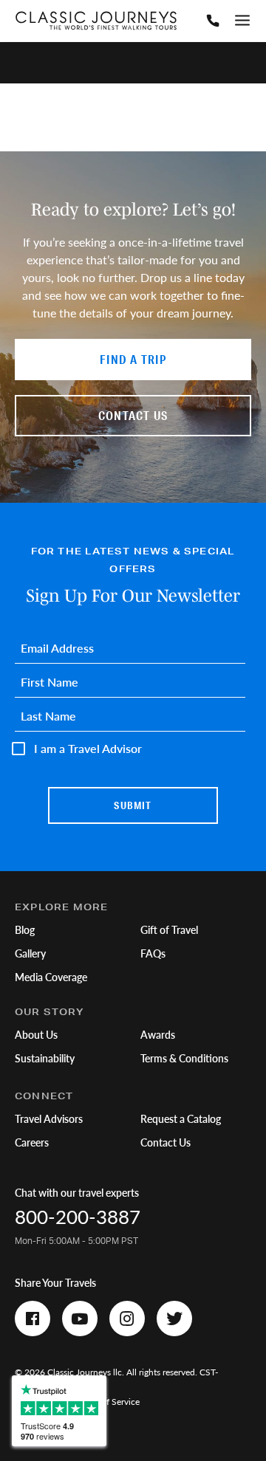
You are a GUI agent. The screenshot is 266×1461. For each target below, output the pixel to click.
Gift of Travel (169, 929)
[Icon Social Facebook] (32, 1318)
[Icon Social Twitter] (174, 1318)
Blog (25, 929)
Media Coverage (51, 976)
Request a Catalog (180, 1118)
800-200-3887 (77, 1216)
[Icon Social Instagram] (127, 1318)
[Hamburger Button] (242, 20)
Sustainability (45, 1058)
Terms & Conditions (184, 1058)
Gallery (30, 953)
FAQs (153, 953)
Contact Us (165, 1142)
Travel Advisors (49, 1118)
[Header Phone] (212, 20)
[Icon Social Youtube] (80, 1318)
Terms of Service (108, 1401)
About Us (36, 1034)
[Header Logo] (96, 20)
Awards (157, 1034)
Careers (32, 1142)
